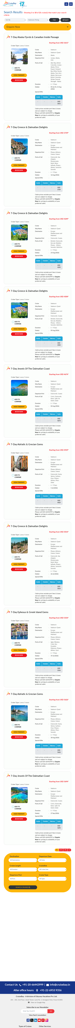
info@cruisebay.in (60, 984)
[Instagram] (46, 1021)
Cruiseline (43, 866)
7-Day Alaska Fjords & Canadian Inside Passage (35, 37)
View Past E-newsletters (37, 1015)
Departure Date (45, 856)
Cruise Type (43, 875)
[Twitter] (31, 1021)
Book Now (19, 80)
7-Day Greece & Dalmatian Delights (29, 127)
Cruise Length (15, 866)
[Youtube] (39, 1021)
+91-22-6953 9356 (51, 990)
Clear (54, 20)
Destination (14, 856)
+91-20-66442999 (32, 984)
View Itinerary (19, 75)
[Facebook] (28, 1021)
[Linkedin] (35, 1021)
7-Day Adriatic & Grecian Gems (27, 444)
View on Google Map (38, 1002)
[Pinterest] (43, 1021)
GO (51, 1011)
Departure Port (16, 875)
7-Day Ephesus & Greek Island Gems (29, 612)
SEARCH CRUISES (22, 887)
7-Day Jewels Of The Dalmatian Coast (30, 369)
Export (66, 20)
